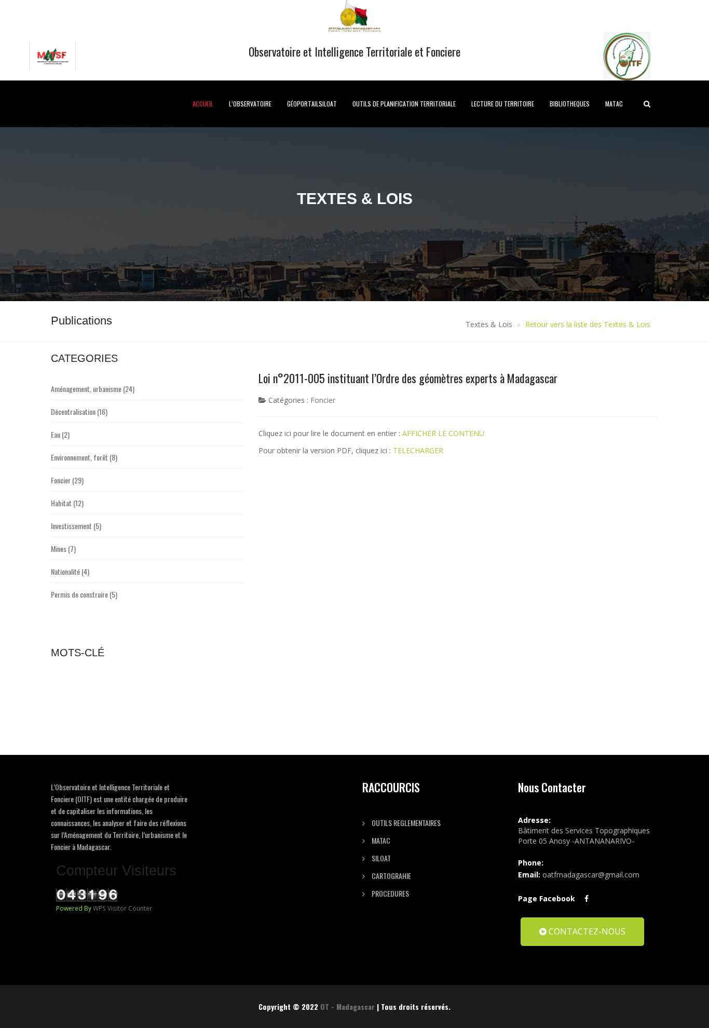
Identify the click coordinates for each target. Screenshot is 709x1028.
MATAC (614, 103)
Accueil (203, 103)
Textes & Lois (489, 324)
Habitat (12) (67, 502)
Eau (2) (60, 434)
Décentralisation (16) (79, 411)
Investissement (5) (76, 525)
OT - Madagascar (347, 1006)
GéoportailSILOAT (312, 103)
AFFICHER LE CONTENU (443, 433)
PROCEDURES (389, 893)
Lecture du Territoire (502, 103)
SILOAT (380, 858)
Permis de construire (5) (84, 594)
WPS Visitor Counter (122, 908)
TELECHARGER (418, 450)
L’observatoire (250, 103)
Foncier (322, 400)
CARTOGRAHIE (390, 875)
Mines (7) (63, 548)
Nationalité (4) (70, 571)
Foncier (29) (67, 480)
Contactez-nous (586, 931)
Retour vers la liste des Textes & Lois (587, 324)
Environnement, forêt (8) (84, 457)
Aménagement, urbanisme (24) (92, 388)
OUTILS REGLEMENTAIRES (405, 822)
